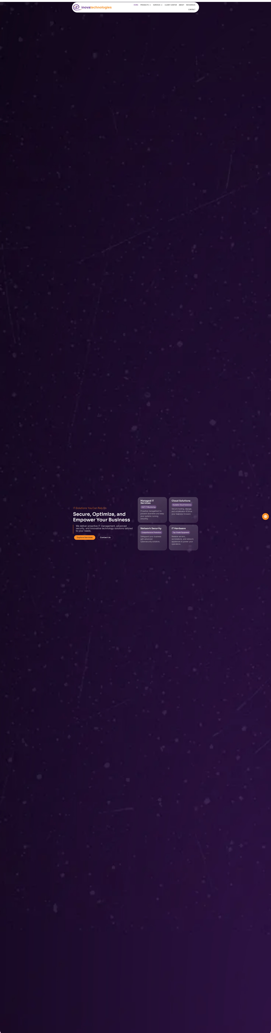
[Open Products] (150, 5)
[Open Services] (162, 5)
